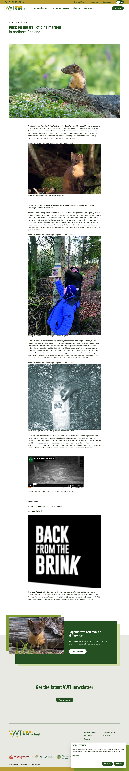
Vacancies (87, 739)
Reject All (119, 764)
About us (76, 8)
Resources (94, 2)
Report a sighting (90, 732)
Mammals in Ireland (41, 8)
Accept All (107, 764)
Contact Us (107, 2)
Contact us (88, 736)
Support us (88, 8)
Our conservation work (61, 8)
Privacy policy (36, 764)
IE (118, 2)
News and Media (79, 2)
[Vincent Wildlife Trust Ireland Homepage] (16, 8)
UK (122, 2)
